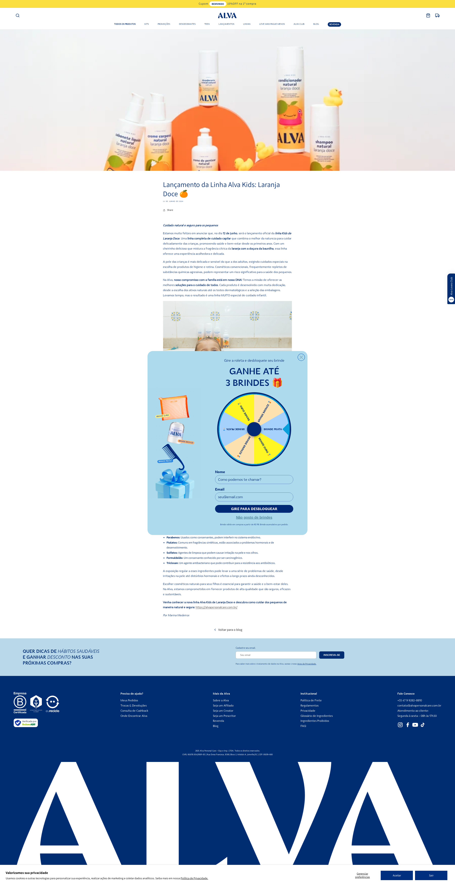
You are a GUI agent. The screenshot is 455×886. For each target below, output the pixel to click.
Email (219, 489)
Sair (431, 875)
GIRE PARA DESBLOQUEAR (254, 509)
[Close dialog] (301, 357)
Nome (220, 472)
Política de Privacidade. (194, 878)
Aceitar (397, 875)
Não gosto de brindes (254, 517)
